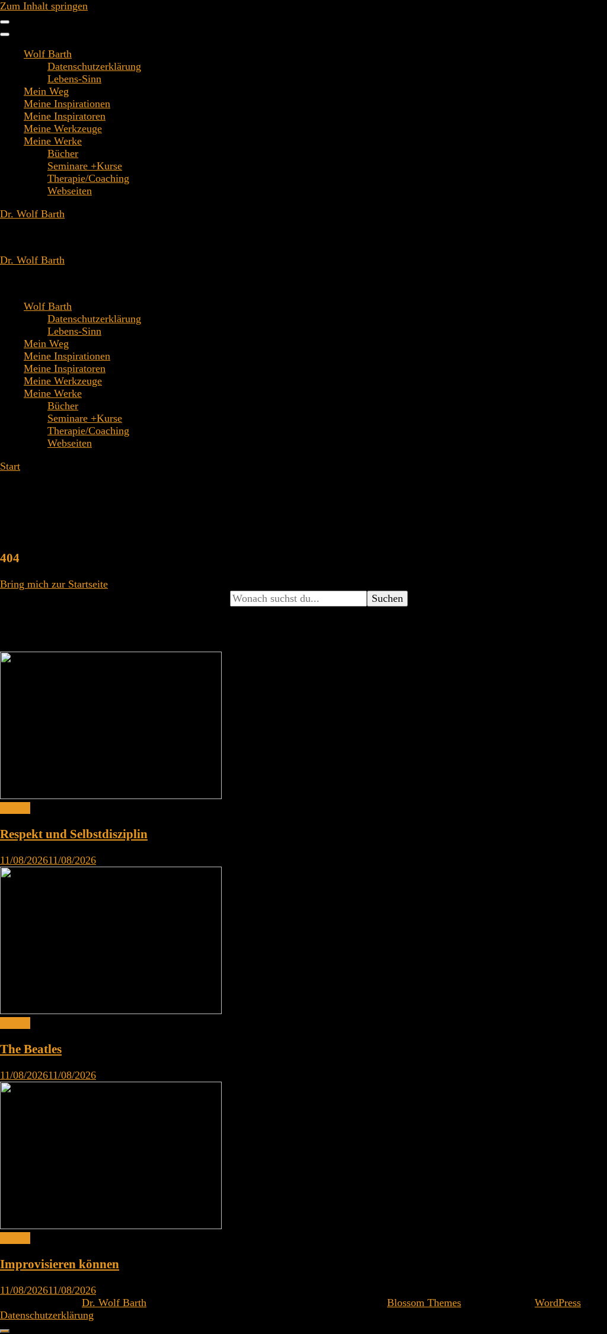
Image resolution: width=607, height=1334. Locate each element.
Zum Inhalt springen (44, 6)
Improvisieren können (59, 1264)
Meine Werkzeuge (63, 128)
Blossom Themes (424, 1303)
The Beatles (31, 1049)
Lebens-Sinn (74, 79)
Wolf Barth (48, 54)
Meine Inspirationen (67, 104)
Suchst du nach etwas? (48, 598)
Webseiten (69, 191)
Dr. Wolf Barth (32, 214)
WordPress (558, 1303)
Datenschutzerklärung (94, 66)
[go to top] (4, 1331)
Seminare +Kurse (84, 166)
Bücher (62, 153)
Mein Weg (46, 91)
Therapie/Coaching (88, 178)
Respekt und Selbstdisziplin (74, 834)
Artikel (15, 808)
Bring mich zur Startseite (54, 584)
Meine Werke (53, 141)
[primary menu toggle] (4, 22)
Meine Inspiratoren (65, 116)
